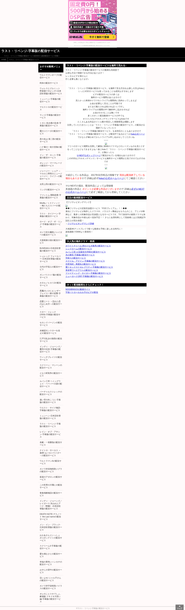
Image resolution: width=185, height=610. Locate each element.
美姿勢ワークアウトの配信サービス (82, 270)
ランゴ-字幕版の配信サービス (50, 116)
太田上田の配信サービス (51, 184)
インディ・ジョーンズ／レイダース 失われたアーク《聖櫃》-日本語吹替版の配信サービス (51, 505)
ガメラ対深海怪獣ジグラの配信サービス (51, 470)
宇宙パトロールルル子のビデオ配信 (82, 292)
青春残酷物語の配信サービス (51, 494)
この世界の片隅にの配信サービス (51, 486)
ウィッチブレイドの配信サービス (51, 358)
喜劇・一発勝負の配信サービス (51, 443)
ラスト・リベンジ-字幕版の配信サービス (24, 60)
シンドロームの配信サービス (79, 249)
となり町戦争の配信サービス (51, 374)
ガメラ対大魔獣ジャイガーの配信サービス (51, 233)
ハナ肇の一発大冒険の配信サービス (51, 148)
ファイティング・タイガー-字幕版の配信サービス (88, 273)
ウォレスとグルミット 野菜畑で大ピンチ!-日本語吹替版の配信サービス (51, 91)
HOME (3, 60)
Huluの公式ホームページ (111, 178)
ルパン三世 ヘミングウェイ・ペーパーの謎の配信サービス (51, 383)
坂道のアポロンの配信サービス (51, 478)
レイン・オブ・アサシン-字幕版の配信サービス (50, 434)
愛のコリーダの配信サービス (51, 132)
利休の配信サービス (49, 83)
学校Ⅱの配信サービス (76, 258)
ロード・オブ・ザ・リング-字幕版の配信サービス (51, 224)
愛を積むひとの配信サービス (51, 555)
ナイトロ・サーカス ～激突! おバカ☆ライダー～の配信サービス (50, 453)
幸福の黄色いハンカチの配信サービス (51, 563)
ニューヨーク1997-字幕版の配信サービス (84, 276)
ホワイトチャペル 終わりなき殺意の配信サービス (88, 246)
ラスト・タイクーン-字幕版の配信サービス (50, 214)
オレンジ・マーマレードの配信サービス (51, 164)
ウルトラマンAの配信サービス (50, 462)
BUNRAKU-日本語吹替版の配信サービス (50, 249)
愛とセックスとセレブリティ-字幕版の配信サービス (89, 267)
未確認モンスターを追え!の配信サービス (50, 331)
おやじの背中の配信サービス (51, 571)
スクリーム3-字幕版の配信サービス (51, 547)
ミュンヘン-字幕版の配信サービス (50, 100)
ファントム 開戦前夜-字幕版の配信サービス (50, 196)
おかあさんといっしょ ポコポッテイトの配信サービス (51, 537)
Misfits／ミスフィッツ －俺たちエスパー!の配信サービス (50, 205)
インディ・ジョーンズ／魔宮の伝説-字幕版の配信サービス (51, 349)
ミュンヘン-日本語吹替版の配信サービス (50, 417)
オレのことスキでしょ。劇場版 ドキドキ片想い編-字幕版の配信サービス (51, 598)
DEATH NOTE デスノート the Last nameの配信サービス (50, 516)
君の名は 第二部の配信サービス (50, 140)
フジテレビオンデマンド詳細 (81, 223)
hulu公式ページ (138, 134)
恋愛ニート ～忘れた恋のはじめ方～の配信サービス (51, 304)
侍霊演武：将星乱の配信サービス (81, 264)
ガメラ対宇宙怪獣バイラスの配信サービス (51, 587)
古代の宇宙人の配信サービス (51, 268)
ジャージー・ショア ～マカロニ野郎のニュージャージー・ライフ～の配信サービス (51, 175)
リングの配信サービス (50, 189)
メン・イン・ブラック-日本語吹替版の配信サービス (51, 527)
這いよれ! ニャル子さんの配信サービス (50, 579)
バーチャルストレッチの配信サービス (51, 393)
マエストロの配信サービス (51, 108)
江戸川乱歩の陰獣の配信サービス (51, 339)
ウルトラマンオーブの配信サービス (51, 76)
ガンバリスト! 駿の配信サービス (50, 276)
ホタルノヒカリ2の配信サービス (50, 284)
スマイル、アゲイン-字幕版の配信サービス (85, 261)
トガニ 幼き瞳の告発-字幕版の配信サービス (50, 124)
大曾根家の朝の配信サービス (51, 241)
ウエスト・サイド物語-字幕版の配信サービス (50, 409)
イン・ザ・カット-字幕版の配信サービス (50, 156)
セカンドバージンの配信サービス (51, 323)
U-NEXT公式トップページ (89, 155)
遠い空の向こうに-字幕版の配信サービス (50, 401)
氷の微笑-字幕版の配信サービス (80, 255)
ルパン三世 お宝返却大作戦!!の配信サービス (86, 252)
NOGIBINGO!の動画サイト (78, 289)
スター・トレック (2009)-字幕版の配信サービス (50, 314)
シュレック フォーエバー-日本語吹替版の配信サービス (50, 258)
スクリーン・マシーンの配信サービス (51, 366)
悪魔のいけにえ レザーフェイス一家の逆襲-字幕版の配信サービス (50, 293)
